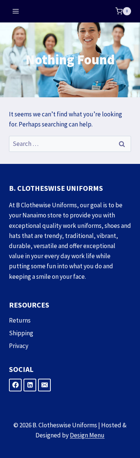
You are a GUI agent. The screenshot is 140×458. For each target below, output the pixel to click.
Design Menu (87, 435)
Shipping (21, 333)
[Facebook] (15, 385)
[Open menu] (16, 11)
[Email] (44, 385)
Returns (20, 320)
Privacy (18, 346)
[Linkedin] (30, 385)
